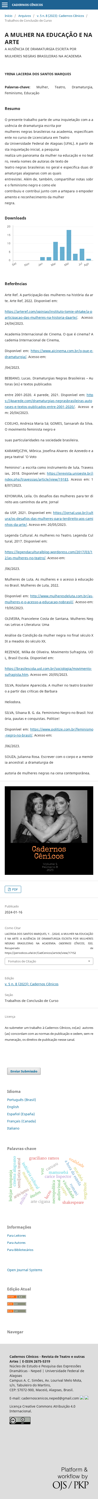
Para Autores (16, 1242)
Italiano (13, 1128)
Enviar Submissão (23, 1071)
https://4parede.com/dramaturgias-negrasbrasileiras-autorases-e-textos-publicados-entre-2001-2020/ (49, 401)
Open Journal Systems (24, 1270)
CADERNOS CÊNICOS (27, 5)
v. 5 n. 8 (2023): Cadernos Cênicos (60, 16)
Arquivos (24, 16)
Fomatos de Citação (22, 961)
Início (8, 16)
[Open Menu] (5, 5)
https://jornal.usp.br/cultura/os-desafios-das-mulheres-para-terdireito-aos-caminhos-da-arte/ (49, 518)
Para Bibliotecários (20, 1250)
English (13, 1107)
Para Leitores (16, 1235)
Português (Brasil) (21, 1099)
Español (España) (21, 1114)
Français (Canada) (21, 1121)
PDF (14, 889)
